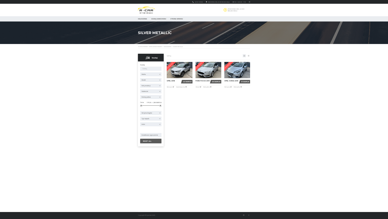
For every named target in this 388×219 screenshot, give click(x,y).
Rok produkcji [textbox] (146, 86)
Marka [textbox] (144, 74)
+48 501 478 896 (199, 2)
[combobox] (150, 74)
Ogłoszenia (142, 19)
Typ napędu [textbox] (145, 119)
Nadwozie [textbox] (145, 91)
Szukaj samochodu (158, 19)
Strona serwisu (176, 19)
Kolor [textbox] (143, 124)
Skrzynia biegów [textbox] (147, 113)
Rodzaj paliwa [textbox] (146, 97)
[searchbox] (151, 135)
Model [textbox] (144, 80)
